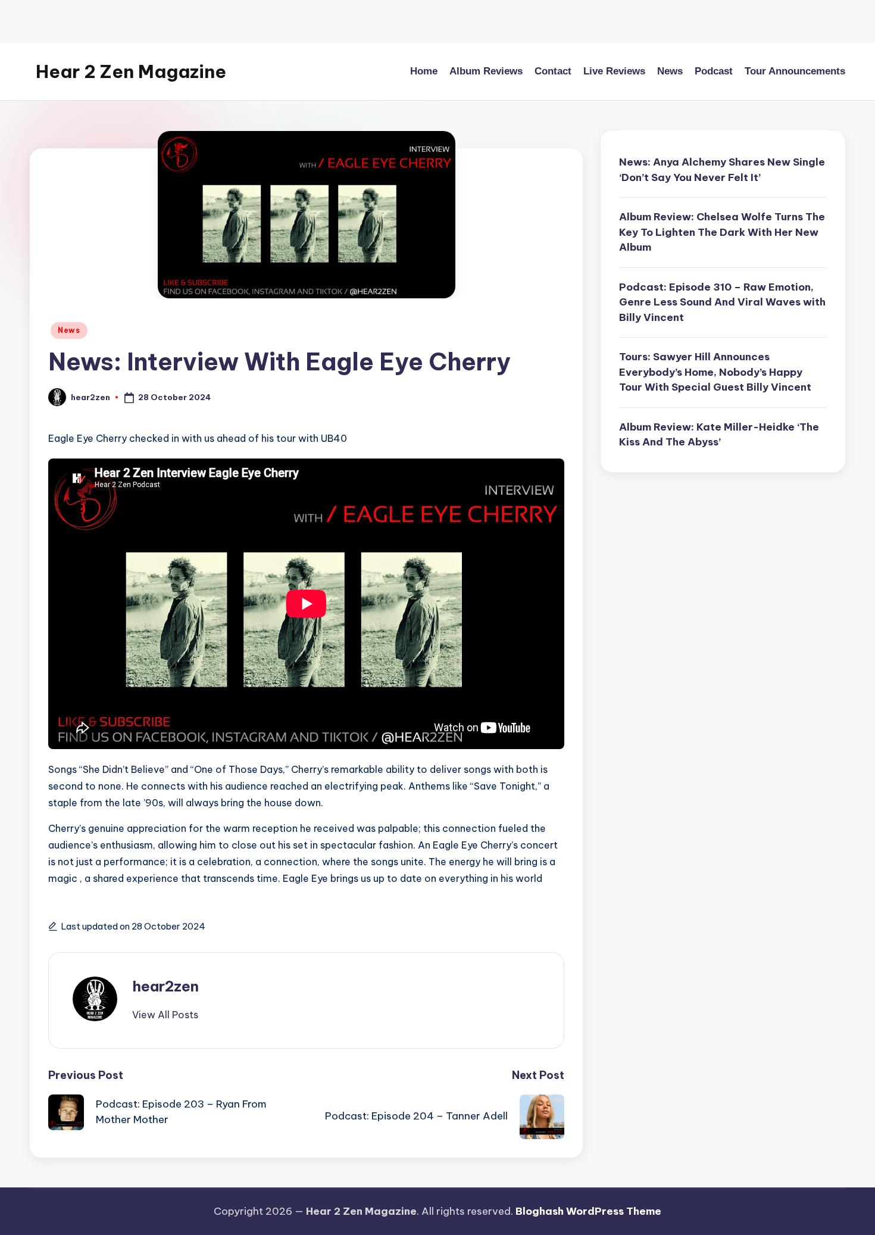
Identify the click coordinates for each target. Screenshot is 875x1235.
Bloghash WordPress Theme (588, 1211)
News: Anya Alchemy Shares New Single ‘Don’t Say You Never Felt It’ (722, 169)
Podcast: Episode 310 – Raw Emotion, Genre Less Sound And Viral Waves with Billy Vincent (722, 302)
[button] (165, 1015)
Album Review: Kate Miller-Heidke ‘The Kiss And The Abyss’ (719, 434)
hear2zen (165, 986)
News (69, 330)
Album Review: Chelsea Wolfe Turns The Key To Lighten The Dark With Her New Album (722, 232)
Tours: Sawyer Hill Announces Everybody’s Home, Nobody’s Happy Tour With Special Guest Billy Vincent (715, 372)
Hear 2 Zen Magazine (131, 71)
